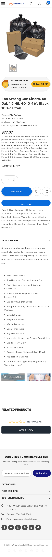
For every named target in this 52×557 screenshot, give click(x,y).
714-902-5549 (18, 87)
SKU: (3, 118)
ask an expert (41, 84)
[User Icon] (39, 3)
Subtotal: (6, 165)
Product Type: (8, 125)
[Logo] (16, 3)
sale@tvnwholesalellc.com (25, 519)
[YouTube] (31, 527)
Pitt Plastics (15, 115)
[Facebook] (4, 527)
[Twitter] (11, 527)
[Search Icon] (31, 3)
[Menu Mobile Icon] (3, 3)
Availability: (6, 122)
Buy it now (26, 204)
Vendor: (5, 115)
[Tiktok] (38, 527)
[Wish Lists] (36, 191)
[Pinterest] (25, 527)
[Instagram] (18, 527)
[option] (26, 36)
